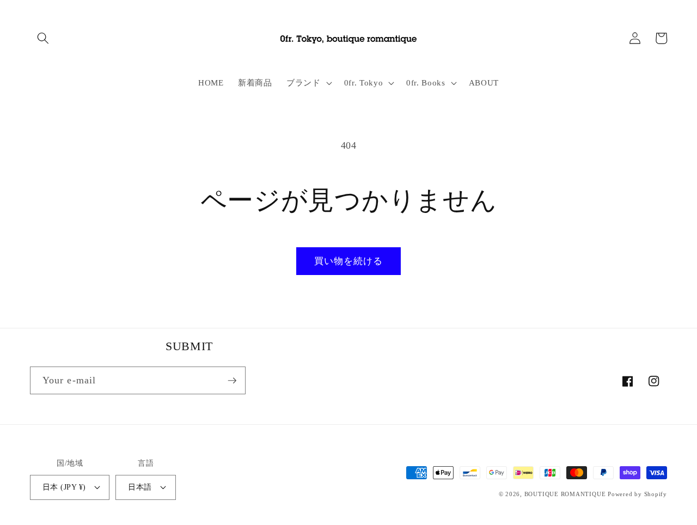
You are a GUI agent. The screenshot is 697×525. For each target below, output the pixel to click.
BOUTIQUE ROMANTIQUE (565, 494)
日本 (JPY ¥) (63, 487)
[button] (43, 38)
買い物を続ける (348, 261)
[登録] (232, 381)
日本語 (139, 487)
